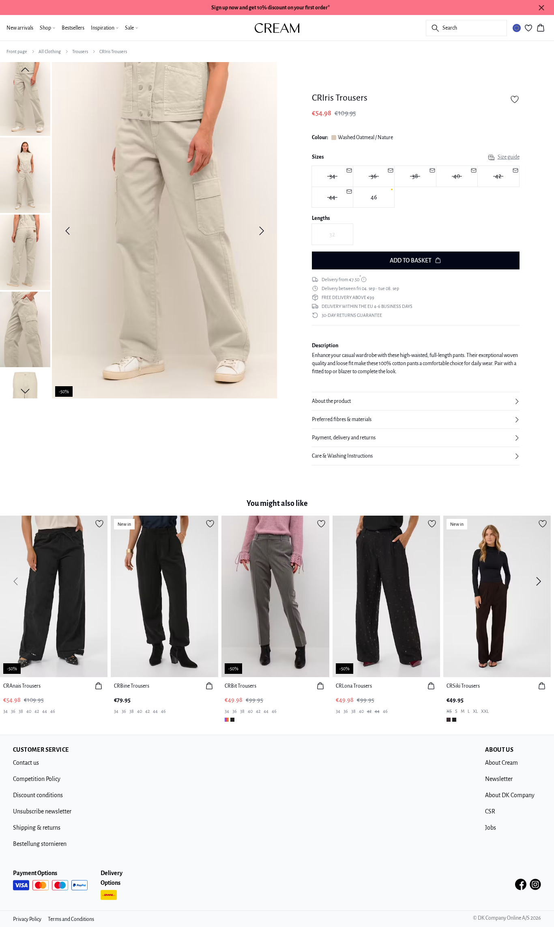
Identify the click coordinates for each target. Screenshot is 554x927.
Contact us (26, 762)
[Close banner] (541, 8)
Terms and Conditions (71, 919)
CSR (490, 811)
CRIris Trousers (113, 51)
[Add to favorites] (515, 99)
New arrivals (19, 28)
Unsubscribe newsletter (42, 811)
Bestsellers (73, 28)
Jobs (490, 827)
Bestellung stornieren (40, 844)
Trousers (80, 51)
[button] (416, 401)
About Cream (501, 762)
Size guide (509, 157)
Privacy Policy (27, 919)
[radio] (332, 176)
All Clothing (50, 51)
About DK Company (510, 795)
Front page (16, 51)
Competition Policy (36, 779)
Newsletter (499, 779)
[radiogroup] (416, 187)
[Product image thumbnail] (25, 98)
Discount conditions (38, 795)
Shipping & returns (36, 827)
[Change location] (516, 28)
